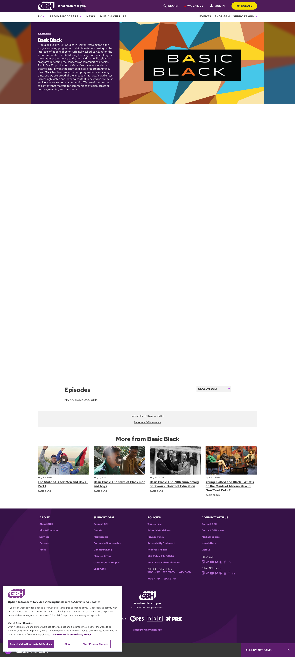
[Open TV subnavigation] (44, 16)
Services (44, 536)
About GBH (46, 524)
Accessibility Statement (161, 543)
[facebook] (224, 561)
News (90, 16)
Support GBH (243, 16)
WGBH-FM (154, 578)
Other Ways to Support (107, 562)
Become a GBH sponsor (147, 422)
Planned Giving (102, 556)
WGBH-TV (154, 572)
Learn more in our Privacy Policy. (72, 634)
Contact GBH (209, 524)
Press (42, 549)
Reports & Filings (157, 549)
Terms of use (155, 524)
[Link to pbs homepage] (137, 618)
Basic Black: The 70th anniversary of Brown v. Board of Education (174, 484)
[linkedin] (229, 561)
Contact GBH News (213, 530)
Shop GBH (222, 16)
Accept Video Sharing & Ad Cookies (31, 644)
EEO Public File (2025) (161, 556)
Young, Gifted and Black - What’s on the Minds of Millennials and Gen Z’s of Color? (230, 486)
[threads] (220, 561)
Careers (43, 543)
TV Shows (44, 33)
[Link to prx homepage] (174, 618)
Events (205, 16)
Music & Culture (113, 16)
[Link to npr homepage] (155, 618)
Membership (101, 536)
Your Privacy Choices (147, 630)
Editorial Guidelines (159, 530)
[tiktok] (207, 561)
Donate (246, 6)
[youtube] (212, 561)
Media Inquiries (211, 536)
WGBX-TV (169, 572)
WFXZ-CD (185, 572)
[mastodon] (220, 573)
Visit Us (206, 549)
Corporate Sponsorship (107, 543)
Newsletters (209, 543)
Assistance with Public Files (164, 562)
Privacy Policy (156, 536)
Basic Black (45, 491)
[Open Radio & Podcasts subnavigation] (80, 16)
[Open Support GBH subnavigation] (256, 16)
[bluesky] (216, 561)
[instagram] (203, 561)
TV (40, 16)
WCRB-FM (170, 578)
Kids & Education (49, 530)
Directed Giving (103, 549)
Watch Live (195, 6)
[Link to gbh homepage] (46, 6)
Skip (67, 644)
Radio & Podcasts (64, 16)
